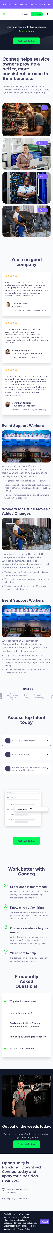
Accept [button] (45, 1222)
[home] (3, 14)
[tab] (26, 740)
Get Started (37, 14)
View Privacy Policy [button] (21, 1229)
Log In (26, 14)
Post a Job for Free (26, 41)
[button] (48, 14)
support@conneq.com (17, 1199)
